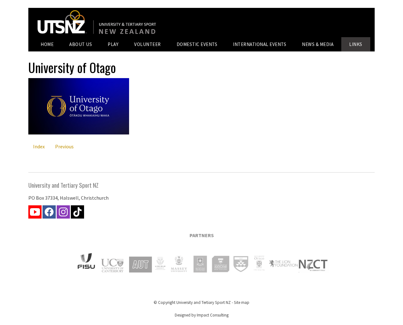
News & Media (317, 44)
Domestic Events (197, 44)
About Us (80, 44)
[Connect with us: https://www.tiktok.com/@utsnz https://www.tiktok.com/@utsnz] (77, 213)
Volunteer (147, 44)
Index (39, 146)
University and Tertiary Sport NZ (203, 302)
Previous (64, 146)
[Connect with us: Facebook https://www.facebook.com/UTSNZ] (49, 213)
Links (355, 44)
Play (113, 44)
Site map (241, 302)
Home (47, 44)
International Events (259, 44)
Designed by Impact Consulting (202, 315)
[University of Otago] (78, 132)
